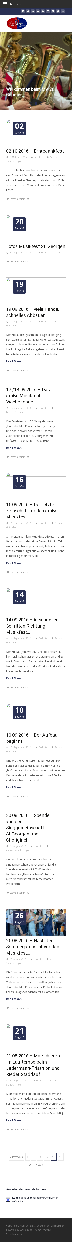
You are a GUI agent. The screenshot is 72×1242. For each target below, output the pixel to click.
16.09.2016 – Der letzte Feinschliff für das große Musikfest (31, 511)
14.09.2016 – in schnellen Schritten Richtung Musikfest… (32, 626)
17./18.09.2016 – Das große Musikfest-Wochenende (28, 396)
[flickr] (38, 13)
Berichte (38, 157)
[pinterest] (58, 13)
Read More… (14, 361)
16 (39, 1157)
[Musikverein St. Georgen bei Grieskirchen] (14, 22)
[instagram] (48, 13)
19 (60, 1157)
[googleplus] (53, 13)
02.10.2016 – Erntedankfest (35, 151)
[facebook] (23, 13)
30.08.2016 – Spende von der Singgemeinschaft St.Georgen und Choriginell (28, 828)
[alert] (36, 1199)
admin (58, 252)
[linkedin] (63, 13)
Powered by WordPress (19, 1230)
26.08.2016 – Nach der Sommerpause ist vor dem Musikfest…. (33, 947)
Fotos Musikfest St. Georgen (35, 246)
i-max (45, 1230)
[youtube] (33, 13)
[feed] (43, 13)
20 (30, 1164)
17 (46, 1157)
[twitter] (28, 13)
